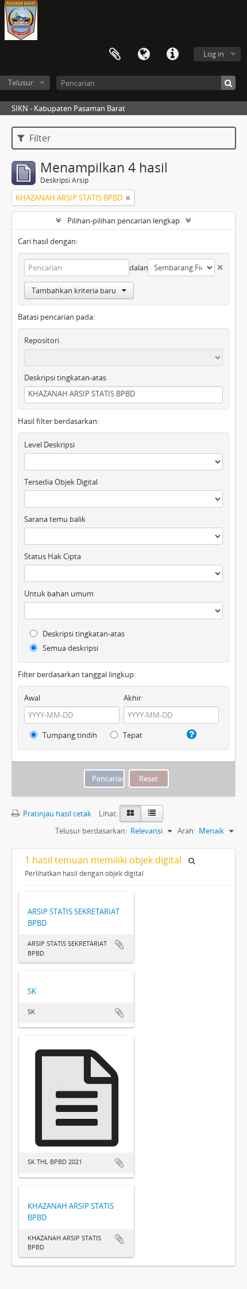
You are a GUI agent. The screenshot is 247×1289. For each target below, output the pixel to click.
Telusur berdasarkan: (91, 831)
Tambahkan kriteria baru (74, 290)
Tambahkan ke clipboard (119, 944)
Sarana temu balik (55, 519)
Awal (32, 698)
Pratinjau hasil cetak (56, 813)
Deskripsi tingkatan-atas (65, 377)
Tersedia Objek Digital (61, 482)
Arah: (186, 831)
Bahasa (143, 54)
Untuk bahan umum (59, 593)
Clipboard (115, 54)
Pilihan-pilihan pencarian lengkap (123, 220)
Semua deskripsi (69, 648)
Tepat (131, 735)
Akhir (132, 698)
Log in (213, 54)
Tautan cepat (172, 54)
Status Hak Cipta (52, 556)
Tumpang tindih (69, 735)
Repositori (41, 340)
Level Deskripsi (49, 444)
